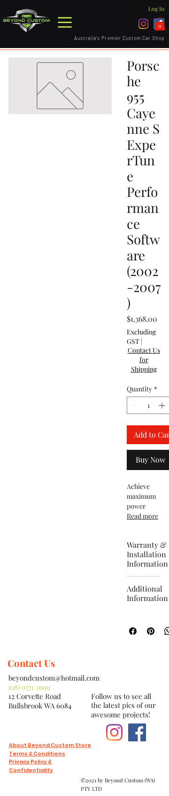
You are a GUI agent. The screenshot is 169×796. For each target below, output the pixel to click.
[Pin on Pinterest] (150, 631)
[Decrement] (134, 405)
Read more (142, 516)
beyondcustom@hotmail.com (54, 677)
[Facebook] (137, 732)
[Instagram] (143, 23)
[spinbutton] (148, 405)
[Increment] (163, 405)
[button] (159, 23)
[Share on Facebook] (132, 631)
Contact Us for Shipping (144, 359)
